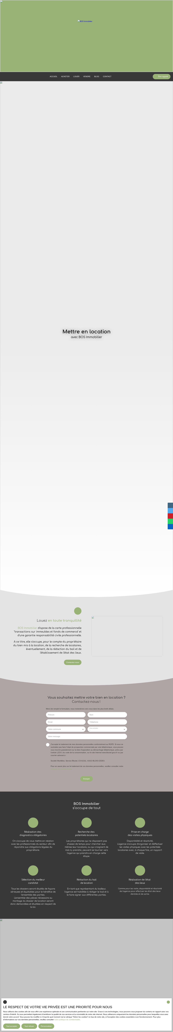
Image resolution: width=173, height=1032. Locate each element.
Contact (107, 76)
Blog (96, 76)
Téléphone (94, 722)
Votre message (54, 736)
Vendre (86, 76)
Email (50, 722)
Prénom (51, 715)
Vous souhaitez (93, 728)
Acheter (65, 76)
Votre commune (54, 729)
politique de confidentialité (61, 769)
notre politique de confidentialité (67, 1020)
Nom (91, 715)
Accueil (53, 76)
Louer (76, 76)
